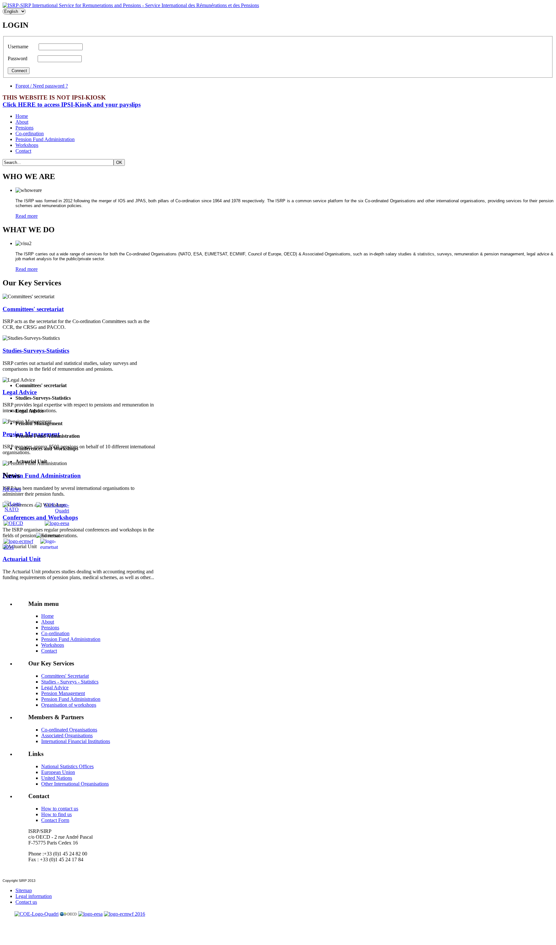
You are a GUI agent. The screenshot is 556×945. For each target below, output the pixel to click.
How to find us (56, 814)
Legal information (33, 896)
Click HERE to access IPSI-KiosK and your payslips (72, 104)
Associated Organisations (67, 735)
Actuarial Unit (22, 559)
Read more (26, 216)
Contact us (26, 902)
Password (21, 58)
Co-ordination (29, 133)
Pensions (24, 127)
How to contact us (59, 808)
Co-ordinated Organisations (69, 729)
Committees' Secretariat (65, 676)
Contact (23, 151)
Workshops (26, 145)
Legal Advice (20, 392)
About (21, 122)
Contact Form (55, 820)
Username (22, 46)
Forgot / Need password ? (41, 86)
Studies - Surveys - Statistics (69, 681)
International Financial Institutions (75, 741)
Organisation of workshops (68, 705)
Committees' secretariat (33, 309)
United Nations (56, 778)
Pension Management (63, 693)
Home (21, 116)
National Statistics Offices (67, 766)
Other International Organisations (75, 784)
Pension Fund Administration (45, 139)
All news (12, 489)
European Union (58, 772)
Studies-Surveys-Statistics (36, 350)
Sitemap (23, 890)
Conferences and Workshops (40, 517)
